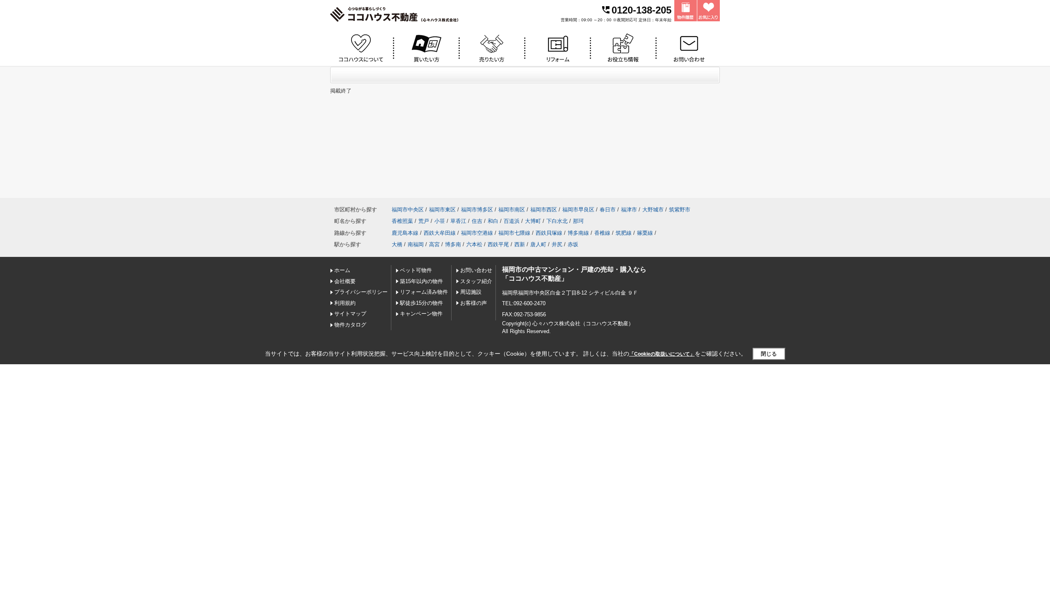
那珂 (578, 221)
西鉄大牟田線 (440, 233)
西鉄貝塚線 (549, 233)
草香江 (458, 221)
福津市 (629, 209)
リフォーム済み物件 (424, 292)
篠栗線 (645, 233)
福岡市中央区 (408, 209)
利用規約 (345, 303)
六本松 (474, 244)
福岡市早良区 (578, 209)
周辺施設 (471, 292)
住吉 (477, 221)
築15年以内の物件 (421, 281)
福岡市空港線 (477, 233)
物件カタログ (350, 325)
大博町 (533, 221)
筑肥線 (624, 233)
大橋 (397, 244)
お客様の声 (473, 303)
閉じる (769, 354)
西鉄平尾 (498, 244)
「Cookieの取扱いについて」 (662, 354)
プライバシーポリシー (361, 292)
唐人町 (538, 244)
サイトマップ (350, 314)
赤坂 (573, 244)
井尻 (557, 244)
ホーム (342, 270)
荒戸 (423, 221)
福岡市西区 (543, 209)
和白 (493, 221)
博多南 (453, 244)
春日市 (608, 209)
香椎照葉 (402, 221)
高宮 (434, 244)
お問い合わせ (476, 270)
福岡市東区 (442, 209)
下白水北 (557, 221)
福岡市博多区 (477, 209)
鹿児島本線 (405, 233)
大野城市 (653, 209)
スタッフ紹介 (476, 281)
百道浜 (512, 221)
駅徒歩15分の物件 (421, 303)
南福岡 (416, 244)
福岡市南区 (511, 209)
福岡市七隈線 (514, 233)
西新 (519, 244)
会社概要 (345, 281)
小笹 (439, 221)
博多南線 (578, 233)
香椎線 (602, 233)
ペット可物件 (416, 270)
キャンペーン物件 (421, 314)
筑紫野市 (679, 209)
